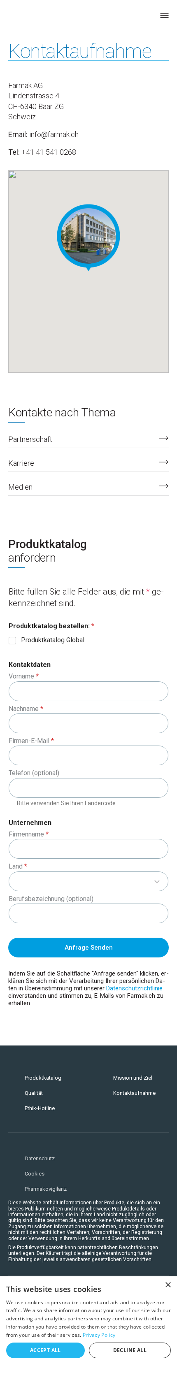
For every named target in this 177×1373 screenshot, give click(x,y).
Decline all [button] (130, 1350)
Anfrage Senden (89, 947)
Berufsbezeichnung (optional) (51, 899)
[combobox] (88, 881)
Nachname (26, 709)
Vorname (24, 676)
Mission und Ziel (132, 1078)
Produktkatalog (43, 1078)
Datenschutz (40, 1158)
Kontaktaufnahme (134, 1093)
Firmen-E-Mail (31, 741)
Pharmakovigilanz (46, 1189)
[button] (88, 238)
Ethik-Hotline (40, 1108)
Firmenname (29, 834)
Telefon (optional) (34, 773)
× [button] (168, 1285)
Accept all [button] (45, 1350)
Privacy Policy (99, 1334)
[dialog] (88, 1324)
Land (18, 866)
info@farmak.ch (54, 134)
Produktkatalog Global (52, 640)
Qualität (34, 1093)
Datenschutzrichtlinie (134, 988)
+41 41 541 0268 (48, 152)
